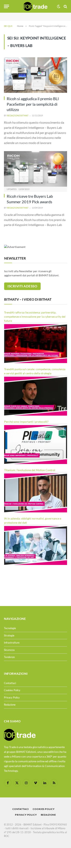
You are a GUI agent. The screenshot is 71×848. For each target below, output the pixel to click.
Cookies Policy (12, 690)
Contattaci (10, 683)
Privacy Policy (12, 697)
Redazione (10, 704)
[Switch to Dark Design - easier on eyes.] (58, 6)
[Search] (65, 6)
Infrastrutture (12, 642)
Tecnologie (10, 628)
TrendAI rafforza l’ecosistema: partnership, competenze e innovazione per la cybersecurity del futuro (34, 316)
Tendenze (9, 657)
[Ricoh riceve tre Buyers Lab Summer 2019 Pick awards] (35, 169)
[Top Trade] (35, 6)
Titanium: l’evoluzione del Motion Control (29, 470)
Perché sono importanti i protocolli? (26, 421)
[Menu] (6, 6)
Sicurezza (9, 649)
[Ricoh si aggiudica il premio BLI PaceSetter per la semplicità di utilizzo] (35, 75)
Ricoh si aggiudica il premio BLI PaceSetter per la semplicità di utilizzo (33, 104)
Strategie (9, 635)
